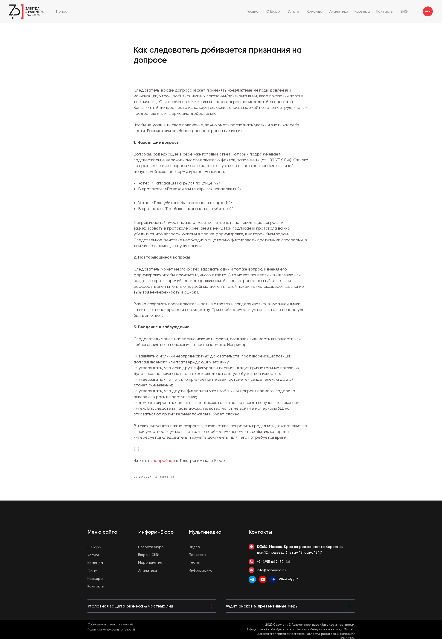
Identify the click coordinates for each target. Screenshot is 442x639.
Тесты (194, 562)
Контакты (260, 532)
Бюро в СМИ (148, 555)
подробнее (164, 460)
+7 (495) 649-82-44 (274, 561)
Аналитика (147, 570)
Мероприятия (150, 562)
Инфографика (200, 570)
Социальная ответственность (110, 624)
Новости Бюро (151, 547)
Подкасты (197, 555)
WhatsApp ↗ (288, 579)
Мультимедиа (205, 532)
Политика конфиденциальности (111, 629)
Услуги (93, 555)
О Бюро (94, 547)
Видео (194, 547)
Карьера (95, 578)
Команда (95, 563)
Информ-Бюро (156, 532)
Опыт (92, 571)
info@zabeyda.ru (271, 570)
